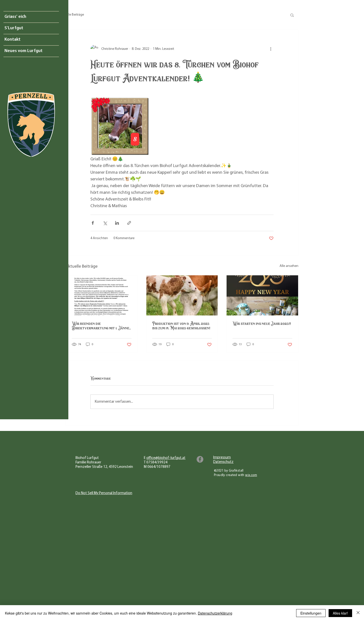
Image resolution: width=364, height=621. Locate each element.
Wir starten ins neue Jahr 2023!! (262, 323)
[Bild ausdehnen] (120, 126)
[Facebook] (200, 459)
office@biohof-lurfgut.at (165, 458)
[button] (292, 15)
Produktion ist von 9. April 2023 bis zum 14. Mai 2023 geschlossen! (181, 325)
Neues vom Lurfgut (23, 51)
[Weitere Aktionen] (271, 49)
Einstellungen (310, 613)
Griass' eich (15, 17)
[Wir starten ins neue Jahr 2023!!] (262, 295)
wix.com (251, 475)
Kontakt (12, 39)
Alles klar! (340, 613)
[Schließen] (358, 613)
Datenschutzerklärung (215, 613)
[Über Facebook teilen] (92, 223)
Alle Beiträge (75, 15)
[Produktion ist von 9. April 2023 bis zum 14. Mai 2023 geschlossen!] (182, 295)
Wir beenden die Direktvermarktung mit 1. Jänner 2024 (101, 325)
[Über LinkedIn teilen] (117, 223)
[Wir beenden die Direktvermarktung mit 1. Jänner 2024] (101, 295)
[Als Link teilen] (129, 223)
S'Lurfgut (13, 28)
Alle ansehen (289, 266)
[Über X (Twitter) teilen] (105, 223)
